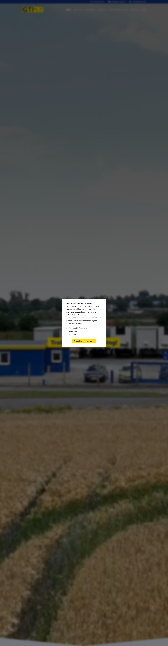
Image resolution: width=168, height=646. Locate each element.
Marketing (72, 334)
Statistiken (73, 331)
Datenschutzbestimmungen (76, 315)
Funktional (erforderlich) (78, 328)
